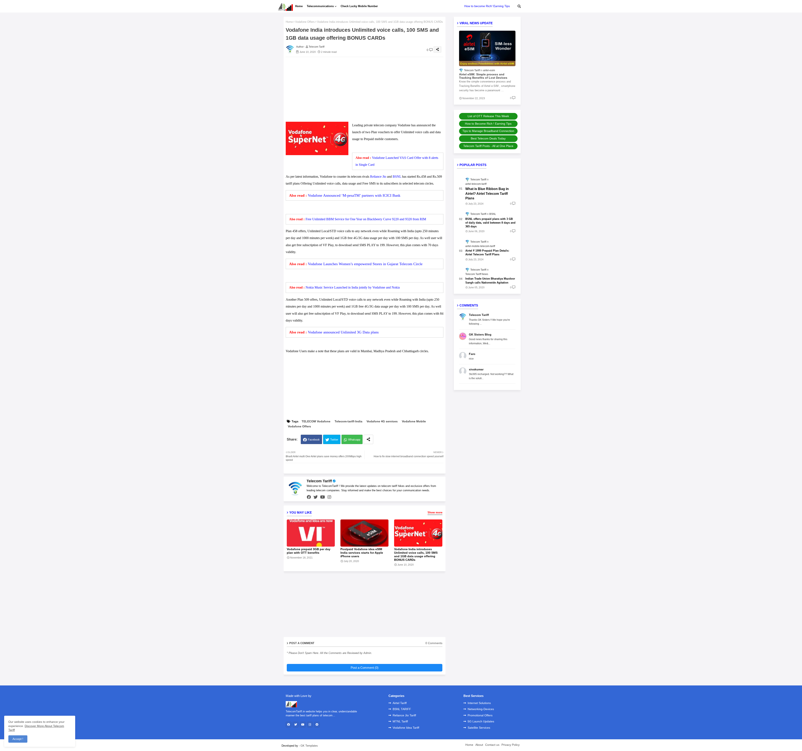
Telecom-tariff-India (348, 421)
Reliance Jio (378, 176)
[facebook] (309, 497)
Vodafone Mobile (414, 421)
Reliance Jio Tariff (404, 715)
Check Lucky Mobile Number (359, 6)
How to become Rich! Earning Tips (487, 6)
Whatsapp (354, 439)
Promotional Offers (480, 715)
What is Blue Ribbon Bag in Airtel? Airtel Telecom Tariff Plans (487, 193)
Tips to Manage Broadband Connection (488, 131)
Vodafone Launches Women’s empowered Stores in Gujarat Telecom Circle (365, 264)
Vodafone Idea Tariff (406, 727)
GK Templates (309, 745)
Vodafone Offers (305, 21)
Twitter (334, 439)
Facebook (314, 439)
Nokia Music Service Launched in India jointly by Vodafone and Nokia (353, 287)
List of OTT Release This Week (488, 116)
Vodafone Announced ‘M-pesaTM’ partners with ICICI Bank (354, 195)
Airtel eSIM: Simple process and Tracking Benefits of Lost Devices (483, 76)
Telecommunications (320, 6)
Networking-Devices (481, 709)
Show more (435, 512)
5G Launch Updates (481, 721)
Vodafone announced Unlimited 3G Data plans (343, 332)
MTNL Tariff (400, 721)
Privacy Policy (510, 744)
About (479, 744)
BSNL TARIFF (402, 709)
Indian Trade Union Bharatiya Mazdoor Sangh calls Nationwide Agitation (490, 280)
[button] (519, 6)
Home (299, 6)
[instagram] (329, 497)
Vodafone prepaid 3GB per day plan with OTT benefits (308, 550)
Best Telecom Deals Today (488, 138)
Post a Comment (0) (364, 667)
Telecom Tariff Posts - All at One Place (488, 146)
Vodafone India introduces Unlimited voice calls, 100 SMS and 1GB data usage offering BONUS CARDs (416, 554)
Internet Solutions (479, 703)
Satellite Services (479, 727)
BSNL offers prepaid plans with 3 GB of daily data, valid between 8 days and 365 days (490, 222)
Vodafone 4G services (382, 421)
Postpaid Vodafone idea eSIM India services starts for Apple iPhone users (361, 552)
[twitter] (315, 497)
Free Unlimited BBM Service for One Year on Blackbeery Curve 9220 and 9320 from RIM (366, 219)
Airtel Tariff (400, 703)
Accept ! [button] (18, 739)
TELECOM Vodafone (316, 421)
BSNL (397, 176)
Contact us (492, 744)
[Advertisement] (369, 89)
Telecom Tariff (319, 481)
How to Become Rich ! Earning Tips (488, 123)
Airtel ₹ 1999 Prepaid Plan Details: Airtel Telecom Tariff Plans (487, 252)
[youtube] (322, 497)
